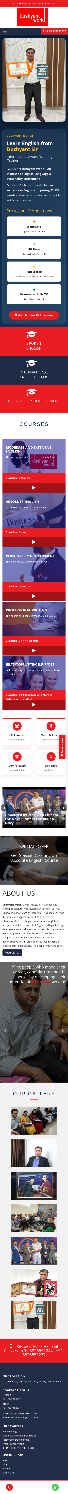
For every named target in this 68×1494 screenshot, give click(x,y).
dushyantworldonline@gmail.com (20, 1417)
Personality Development (30, 556)
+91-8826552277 (55, 31)
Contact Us (8, 1472)
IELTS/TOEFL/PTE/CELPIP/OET (30, 664)
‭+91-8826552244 (11, 1398)
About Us (7, 1460)
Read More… (12, 952)
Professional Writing (26, 610)
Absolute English (22, 501)
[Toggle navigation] (4, 31)
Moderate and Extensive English (28, 449)
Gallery (6, 1468)
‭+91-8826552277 (11, 1407)
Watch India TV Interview (35, 315)
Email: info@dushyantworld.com (19, 1413)
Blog (4, 1464)
